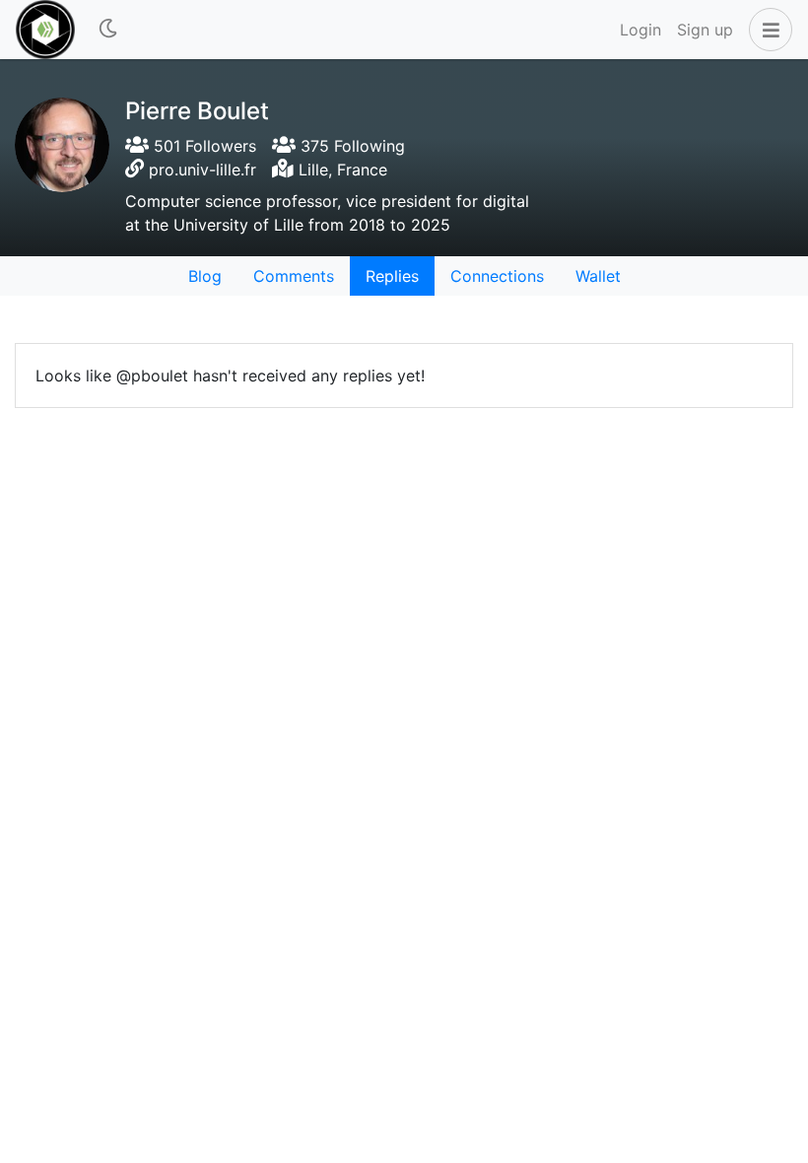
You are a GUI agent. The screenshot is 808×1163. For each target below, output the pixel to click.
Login (640, 29)
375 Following (350, 146)
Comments (293, 276)
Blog (205, 276)
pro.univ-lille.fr (202, 169)
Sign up (705, 29)
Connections (497, 276)
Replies (392, 276)
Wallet (598, 276)
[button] (766, 29)
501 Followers (202, 146)
